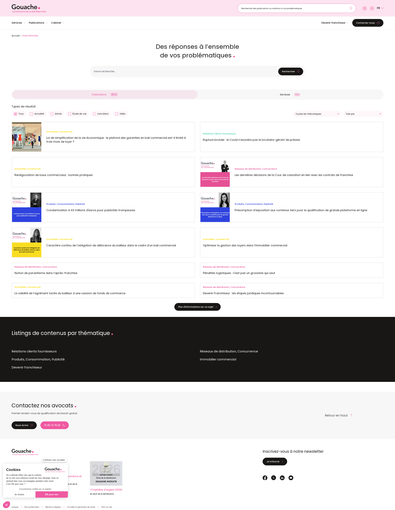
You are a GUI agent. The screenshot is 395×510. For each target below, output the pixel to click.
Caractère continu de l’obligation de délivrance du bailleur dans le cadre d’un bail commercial (111, 245)
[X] (273, 477)
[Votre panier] (364, 8)
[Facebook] (265, 477)
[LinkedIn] (282, 477)
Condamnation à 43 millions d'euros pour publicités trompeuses (90, 210)
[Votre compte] (372, 8)
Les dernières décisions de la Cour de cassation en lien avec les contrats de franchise (294, 175)
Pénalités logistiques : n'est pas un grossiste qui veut (239, 273)
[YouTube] (290, 477)
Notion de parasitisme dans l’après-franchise (46, 273)
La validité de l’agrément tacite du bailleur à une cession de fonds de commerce (70, 293)
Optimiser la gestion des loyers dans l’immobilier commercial (245, 245)
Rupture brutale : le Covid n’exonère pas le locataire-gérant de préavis (251, 140)
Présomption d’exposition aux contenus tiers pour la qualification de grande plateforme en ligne (301, 210)
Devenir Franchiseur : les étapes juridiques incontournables (243, 293)
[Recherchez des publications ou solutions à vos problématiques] (351, 8)
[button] (380, 8)
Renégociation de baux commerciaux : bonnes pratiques (54, 175)
